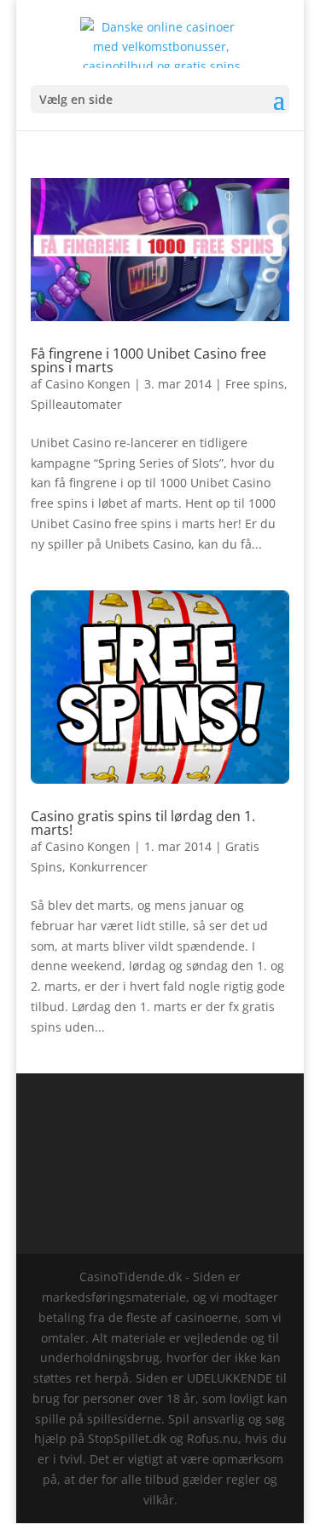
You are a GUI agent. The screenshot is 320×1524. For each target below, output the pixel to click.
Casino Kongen (88, 384)
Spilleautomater (76, 404)
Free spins (254, 384)
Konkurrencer (108, 867)
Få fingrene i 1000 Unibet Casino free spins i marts (148, 360)
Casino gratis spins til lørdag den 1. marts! (143, 823)
